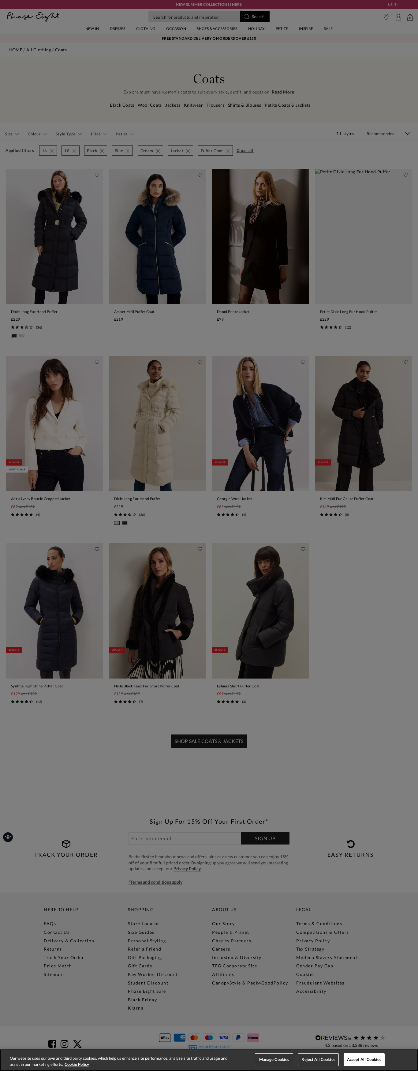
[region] (209, 1060)
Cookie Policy (77, 1064)
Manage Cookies (274, 1059)
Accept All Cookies (364, 1059)
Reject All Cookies (318, 1059)
